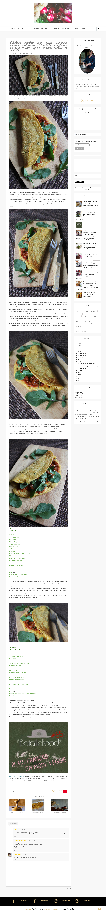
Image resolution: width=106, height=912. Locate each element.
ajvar (36, 313)
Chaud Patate (27, 780)
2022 (77, 345)
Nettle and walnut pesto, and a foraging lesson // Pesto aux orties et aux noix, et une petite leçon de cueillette (87, 216)
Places (95, 318)
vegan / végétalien (80, 326)
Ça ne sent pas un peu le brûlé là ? (25, 778)
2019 (77, 351)
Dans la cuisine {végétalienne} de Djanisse (23, 426)
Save (65, 790)
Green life (78, 318)
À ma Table (54, 29)
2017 (77, 376)
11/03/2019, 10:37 (31, 840)
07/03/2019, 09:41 (22, 829)
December (81, 353)
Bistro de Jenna (41, 429)
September (81, 357)
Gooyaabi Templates (67, 909)
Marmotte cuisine (47, 776)
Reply (15, 836)
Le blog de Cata (37, 780)
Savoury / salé (78, 395)
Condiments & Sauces (89, 313)
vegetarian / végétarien (81, 328)
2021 (77, 347)
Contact (65, 29)
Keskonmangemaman (42, 778)
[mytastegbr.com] (80, 134)
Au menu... (22, 29)
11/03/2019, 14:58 (26, 854)
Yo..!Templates (37, 909)
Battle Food (85, 311)
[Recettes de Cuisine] (81, 176)
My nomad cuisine (59, 776)
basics (77, 311)
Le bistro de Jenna (54, 778)
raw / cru (78, 321)
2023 (77, 343)
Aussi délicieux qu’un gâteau (56, 780)
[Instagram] (91, 100)
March (79, 361)
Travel (44, 29)
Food (94, 316)
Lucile (15, 829)
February (80, 370)
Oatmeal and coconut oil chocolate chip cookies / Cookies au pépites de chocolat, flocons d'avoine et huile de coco (87, 285)
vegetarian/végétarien (81, 331)
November (81, 355)
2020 (77, 349)
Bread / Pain (78, 392)
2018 (77, 374)
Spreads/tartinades (80, 323)
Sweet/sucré (91, 323)
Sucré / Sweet (79, 397)
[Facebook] (82, 100)
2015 (77, 380)
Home (13, 29)
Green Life (34, 29)
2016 (77, 378)
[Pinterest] (86, 100)
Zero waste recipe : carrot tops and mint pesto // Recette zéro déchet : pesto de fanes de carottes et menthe (87, 247)
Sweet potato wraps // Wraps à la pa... (39, 812)
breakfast (78, 313)
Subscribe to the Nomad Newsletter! (86, 141)
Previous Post (9, 888)
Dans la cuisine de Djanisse (33, 776)
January (80, 372)
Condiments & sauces (81, 394)
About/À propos (78, 29)
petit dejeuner (87, 318)
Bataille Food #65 (48, 424)
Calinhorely (17, 854)
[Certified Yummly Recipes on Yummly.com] (87, 188)
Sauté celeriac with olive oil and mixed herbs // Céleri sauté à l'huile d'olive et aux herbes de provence (87, 205)
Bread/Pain (93, 311)
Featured (78, 316)
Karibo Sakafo (32, 431)
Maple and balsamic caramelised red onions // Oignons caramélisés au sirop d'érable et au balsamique (87, 274)
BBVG (45, 780)
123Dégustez (63, 429)
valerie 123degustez (20, 840)
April (79, 359)
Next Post (68, 888)
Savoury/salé (87, 321)
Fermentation (86, 316)
